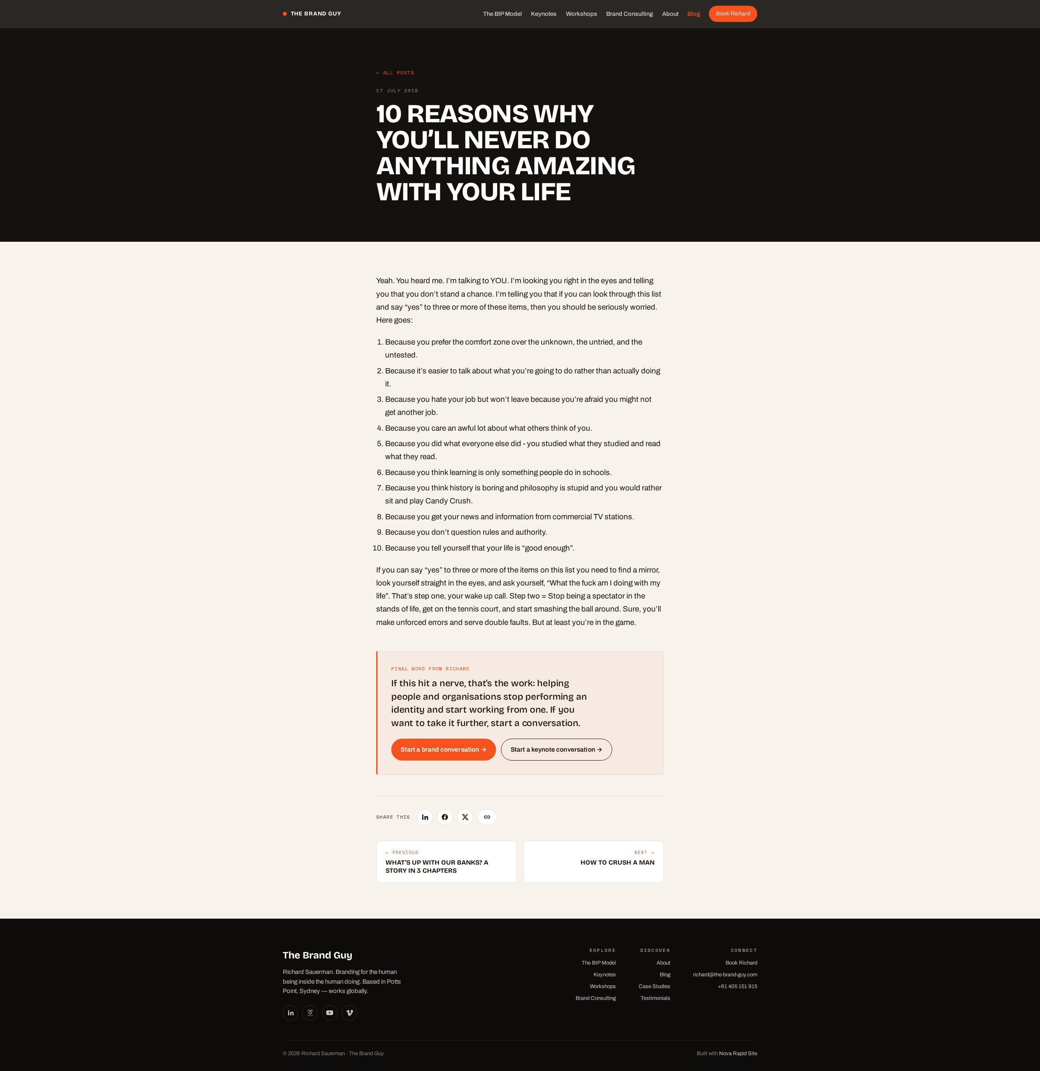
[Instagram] (310, 1013)
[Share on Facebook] (445, 817)
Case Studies (654, 986)
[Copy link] (487, 817)
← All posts (395, 72)
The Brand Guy (316, 13)
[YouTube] (330, 1013)
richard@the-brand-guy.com (725, 974)
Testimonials (655, 998)
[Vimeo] (349, 1013)
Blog (693, 14)
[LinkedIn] (290, 1013)
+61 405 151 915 (737, 986)
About (670, 14)
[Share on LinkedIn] (425, 817)
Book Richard (733, 14)
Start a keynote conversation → (557, 749)
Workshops (581, 14)
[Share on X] (465, 817)
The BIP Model (502, 14)
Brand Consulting (629, 14)
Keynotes (544, 14)
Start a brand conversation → (443, 749)
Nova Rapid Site (738, 1053)
